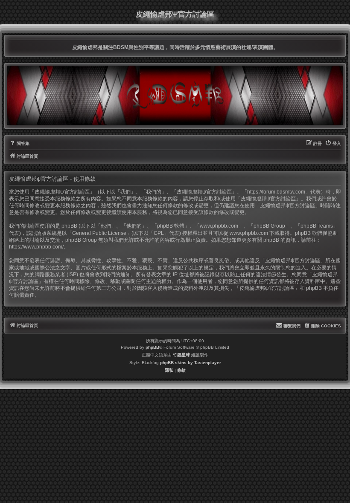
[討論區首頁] (175, 95)
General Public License (99, 233)
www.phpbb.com (249, 233)
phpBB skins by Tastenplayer (190, 362)
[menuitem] (19, 144)
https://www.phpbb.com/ (36, 246)
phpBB (152, 347)
